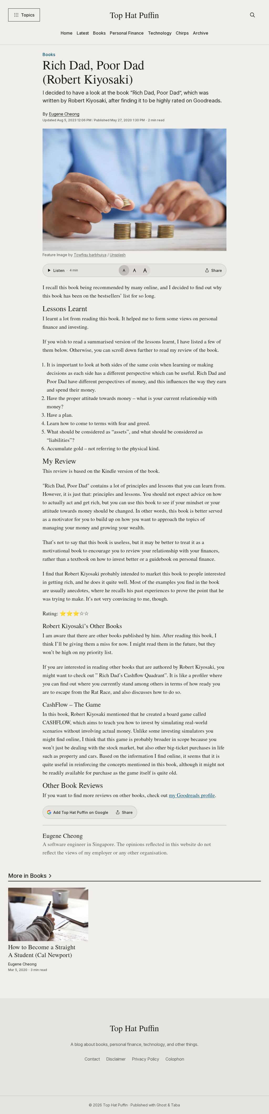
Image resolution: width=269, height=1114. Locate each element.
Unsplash (118, 255)
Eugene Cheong (64, 114)
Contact (92, 1059)
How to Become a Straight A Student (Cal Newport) (41, 951)
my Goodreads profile (192, 795)
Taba (175, 1105)
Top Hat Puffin (134, 14)
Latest (83, 33)
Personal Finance (127, 33)
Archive (200, 33)
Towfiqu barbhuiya (90, 255)
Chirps (182, 33)
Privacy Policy (145, 1059)
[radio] (124, 270)
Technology (160, 33)
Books (99, 33)
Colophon (174, 1059)
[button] (134, 190)
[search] (252, 15)
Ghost (162, 1105)
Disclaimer (116, 1059)
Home (67, 33)
